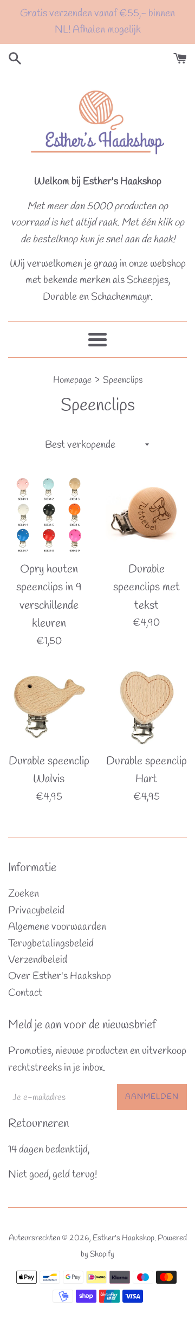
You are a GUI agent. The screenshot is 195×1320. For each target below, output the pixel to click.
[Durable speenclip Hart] (146, 706)
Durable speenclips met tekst (146, 587)
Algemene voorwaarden (57, 927)
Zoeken (23, 894)
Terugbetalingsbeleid (51, 944)
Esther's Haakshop (123, 1238)
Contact (25, 993)
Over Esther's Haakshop (59, 976)
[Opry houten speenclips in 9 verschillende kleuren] (48, 514)
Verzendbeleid (37, 960)
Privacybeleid (36, 911)
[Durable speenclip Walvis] (48, 706)
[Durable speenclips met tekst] (146, 514)
